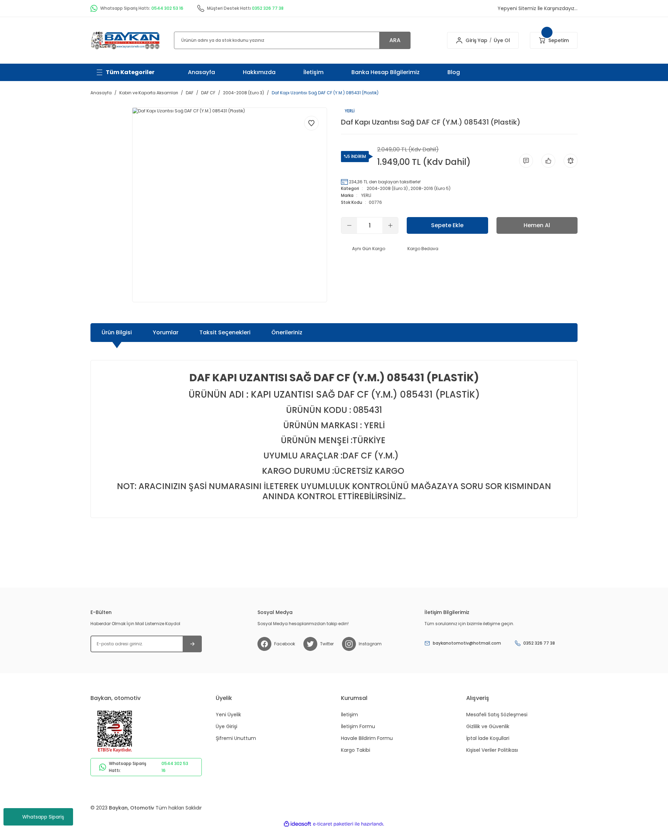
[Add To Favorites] (311, 123)
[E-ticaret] (333, 824)
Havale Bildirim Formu (367, 738)
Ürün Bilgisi (117, 332)
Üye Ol (502, 40)
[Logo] (125, 40)
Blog (453, 72)
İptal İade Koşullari (487, 738)
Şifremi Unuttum (236, 738)
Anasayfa (201, 72)
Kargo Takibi (355, 750)
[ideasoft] (297, 824)
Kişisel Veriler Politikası (492, 750)
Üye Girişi (226, 726)
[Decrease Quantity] (349, 225)
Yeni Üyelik (228, 714)
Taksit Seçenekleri (224, 332)
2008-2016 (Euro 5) (431, 188)
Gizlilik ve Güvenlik (487, 726)
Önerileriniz (286, 332)
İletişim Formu (358, 726)
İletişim (313, 72)
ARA (394, 40)
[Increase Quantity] (390, 225)
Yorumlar (165, 332)
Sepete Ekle (447, 225)
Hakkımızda (259, 72)
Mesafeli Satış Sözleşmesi (496, 714)
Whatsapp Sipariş (43, 816)
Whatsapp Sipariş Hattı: (148, 766)
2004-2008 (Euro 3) (387, 188)
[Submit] (192, 644)
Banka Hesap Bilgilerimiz (385, 72)
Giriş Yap (476, 40)
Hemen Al (537, 225)
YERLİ (366, 195)
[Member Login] (459, 40)
